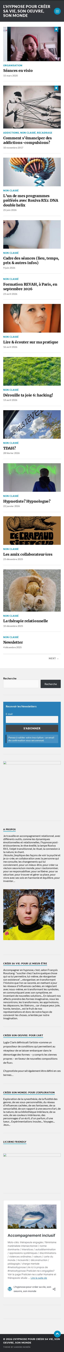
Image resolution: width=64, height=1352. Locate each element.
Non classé (28, 132)
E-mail (9, 713)
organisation (12, 65)
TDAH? (9, 448)
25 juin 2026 (10, 209)
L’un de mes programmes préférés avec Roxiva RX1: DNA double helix (30, 200)
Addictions (11, 132)
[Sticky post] (56, 29)
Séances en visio (18, 70)
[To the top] (57, 1334)
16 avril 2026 (10, 346)
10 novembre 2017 (13, 147)
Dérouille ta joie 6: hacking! (28, 395)
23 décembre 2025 (13, 559)
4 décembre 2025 (12, 647)
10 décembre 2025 (13, 625)
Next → (54, 658)
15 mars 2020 (10, 75)
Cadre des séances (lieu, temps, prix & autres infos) (31, 260)
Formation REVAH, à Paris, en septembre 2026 (30, 286)
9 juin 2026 (9, 267)
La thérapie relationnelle (25, 621)
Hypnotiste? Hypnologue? (27, 501)
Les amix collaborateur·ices (27, 554)
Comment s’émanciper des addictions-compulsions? (27, 140)
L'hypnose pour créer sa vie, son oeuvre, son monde (27, 11)
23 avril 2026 (10, 293)
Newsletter (13, 642)
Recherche (10, 678)
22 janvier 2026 (11, 506)
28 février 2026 (11, 453)
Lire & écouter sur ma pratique (30, 342)
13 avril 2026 (10, 400)
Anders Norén (22, 1347)
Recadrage (44, 132)
